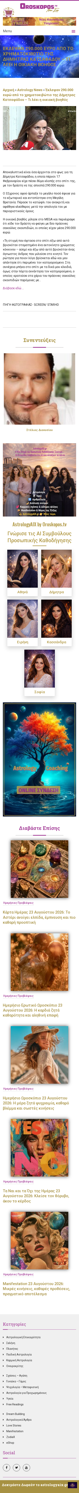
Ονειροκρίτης (14, 1366)
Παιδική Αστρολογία (19, 1354)
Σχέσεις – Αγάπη (16, 1375)
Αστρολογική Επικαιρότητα (23, 1337)
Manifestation (14, 1431)
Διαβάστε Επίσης (39, 828)
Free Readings (15, 1404)
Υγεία (9, 1398)
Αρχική (9, 90)
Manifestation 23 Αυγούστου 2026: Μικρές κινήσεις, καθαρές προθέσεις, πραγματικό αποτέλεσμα (36, 1288)
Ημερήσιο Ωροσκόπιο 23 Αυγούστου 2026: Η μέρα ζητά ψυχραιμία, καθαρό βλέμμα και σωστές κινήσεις (36, 1103)
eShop (10, 1442)
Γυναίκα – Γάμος (16, 1381)
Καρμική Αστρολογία (19, 1360)
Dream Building (15, 1414)
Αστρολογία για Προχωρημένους (26, 1392)
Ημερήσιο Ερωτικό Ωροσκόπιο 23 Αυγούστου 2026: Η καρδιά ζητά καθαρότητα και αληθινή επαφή (32, 1010)
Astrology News (29, 90)
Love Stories (13, 1425)
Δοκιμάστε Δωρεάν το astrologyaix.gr (35, 1484)
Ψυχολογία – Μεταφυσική (22, 1387)
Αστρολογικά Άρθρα (18, 1419)
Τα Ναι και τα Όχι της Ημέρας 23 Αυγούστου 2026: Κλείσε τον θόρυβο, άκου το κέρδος (36, 1196)
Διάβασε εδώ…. (13, 288)
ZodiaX (10, 1437)
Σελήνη (10, 1343)
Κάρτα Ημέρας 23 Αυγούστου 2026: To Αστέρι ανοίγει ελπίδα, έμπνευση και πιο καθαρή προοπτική (39, 917)
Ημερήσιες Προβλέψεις (18, 902)
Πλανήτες (12, 1348)
